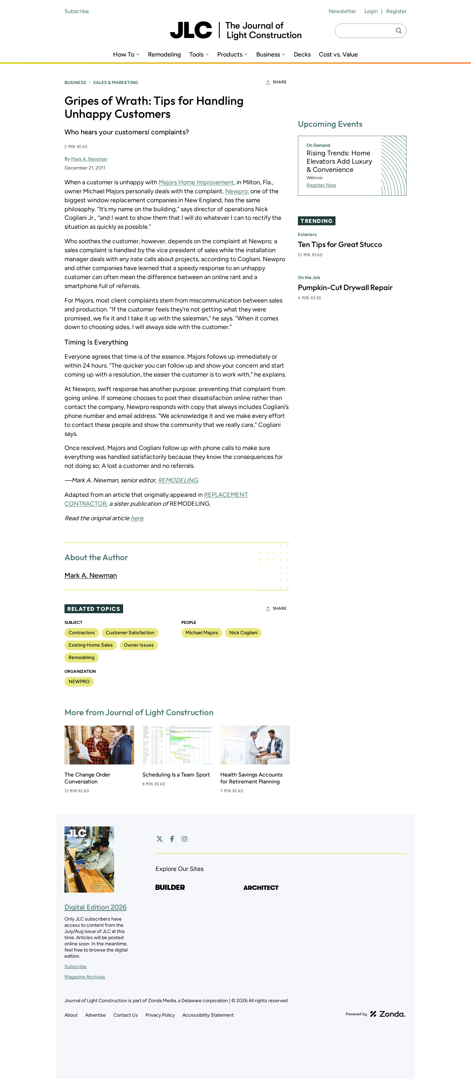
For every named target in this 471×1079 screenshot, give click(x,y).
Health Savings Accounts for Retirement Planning (251, 778)
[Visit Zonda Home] (376, 1013)
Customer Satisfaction (130, 633)
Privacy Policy (160, 1015)
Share (280, 82)
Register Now (321, 185)
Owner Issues (139, 645)
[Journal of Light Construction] (235, 30)
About (71, 1015)
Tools (196, 54)
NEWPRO (79, 682)
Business (268, 54)
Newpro (236, 191)
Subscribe (76, 11)
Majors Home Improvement (196, 182)
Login (371, 11)
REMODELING (178, 480)
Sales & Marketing (115, 82)
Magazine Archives (84, 977)
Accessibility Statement (208, 1015)
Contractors (82, 633)
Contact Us (125, 1015)
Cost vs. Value (338, 54)
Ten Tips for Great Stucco (340, 244)
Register (396, 11)
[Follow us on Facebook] (172, 839)
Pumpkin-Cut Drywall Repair (345, 287)
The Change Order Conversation (87, 778)
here (137, 518)
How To (123, 54)
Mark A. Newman (89, 159)
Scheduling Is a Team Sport (176, 774)
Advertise (95, 1015)
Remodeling (164, 54)
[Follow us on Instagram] (184, 839)
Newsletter (342, 11)
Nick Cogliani (243, 633)
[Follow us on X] (160, 839)
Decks (302, 54)
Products (229, 54)
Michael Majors (202, 633)
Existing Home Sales (91, 645)
